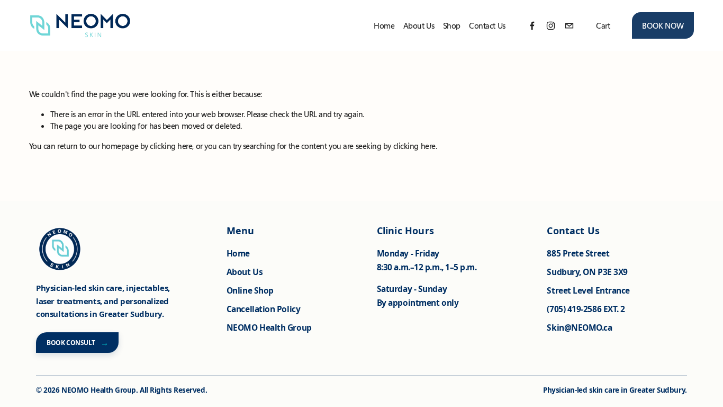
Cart (603, 25)
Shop (451, 25)
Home (384, 25)
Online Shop (250, 290)
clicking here (171, 145)
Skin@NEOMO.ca (579, 327)
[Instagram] (551, 26)
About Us (245, 272)
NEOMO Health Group (269, 327)
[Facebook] (532, 26)
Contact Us (487, 25)
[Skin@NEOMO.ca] (569, 26)
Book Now (663, 25)
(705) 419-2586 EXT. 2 (586, 309)
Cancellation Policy (263, 309)
